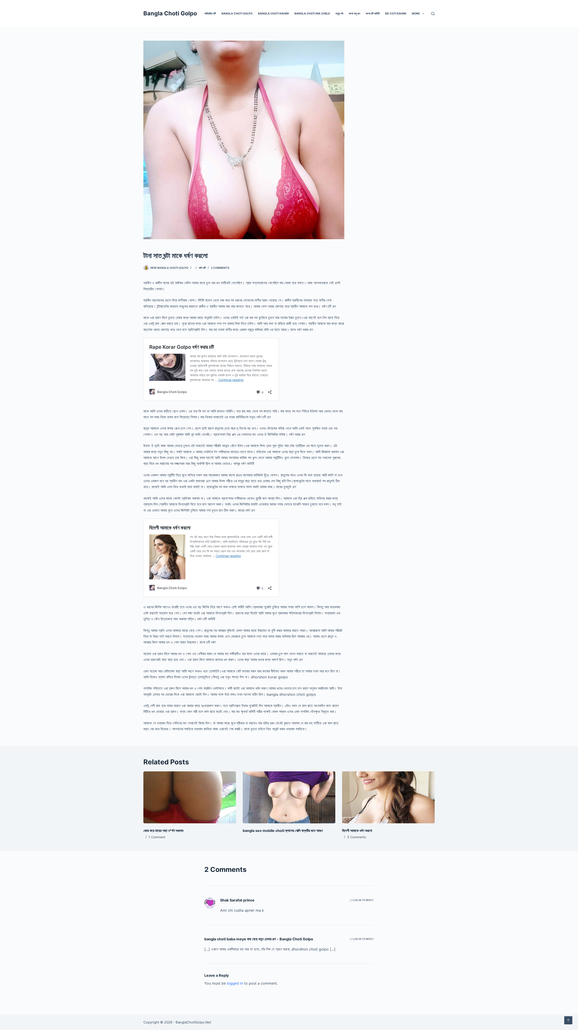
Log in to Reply (363, 900)
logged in (235, 983)
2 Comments (220, 267)
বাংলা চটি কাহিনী (373, 13)
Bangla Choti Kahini (273, 13)
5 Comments (356, 837)
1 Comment (157, 837)
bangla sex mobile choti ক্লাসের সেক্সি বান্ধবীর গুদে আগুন (283, 830)
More (416, 13)
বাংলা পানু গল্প (354, 13)
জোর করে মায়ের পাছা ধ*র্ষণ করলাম (163, 830)
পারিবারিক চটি (210, 13)
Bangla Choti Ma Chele (312, 13)
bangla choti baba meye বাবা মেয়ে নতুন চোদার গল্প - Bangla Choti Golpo (258, 939)
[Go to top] (568, 1020)
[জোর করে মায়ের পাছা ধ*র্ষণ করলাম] (189, 797)
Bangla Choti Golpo (170, 13)
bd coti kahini (395, 13)
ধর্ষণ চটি (202, 267)
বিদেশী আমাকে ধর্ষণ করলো (357, 830)
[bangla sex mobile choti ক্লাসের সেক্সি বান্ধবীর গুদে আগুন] (289, 797)
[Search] (433, 13)
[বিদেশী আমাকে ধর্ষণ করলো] (388, 797)
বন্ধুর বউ (339, 13)
